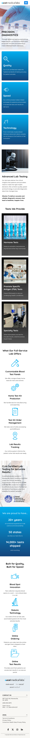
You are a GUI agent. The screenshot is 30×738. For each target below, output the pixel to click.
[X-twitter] (13, 730)
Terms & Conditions (8, 718)
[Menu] (26, 2)
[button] (15, 695)
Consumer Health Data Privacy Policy (14, 722)
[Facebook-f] (8, 730)
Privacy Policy (6, 720)
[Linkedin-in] (22, 730)
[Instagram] (17, 730)
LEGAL (4, 715)
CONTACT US (6, 695)
